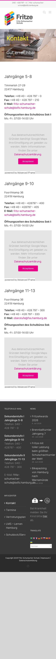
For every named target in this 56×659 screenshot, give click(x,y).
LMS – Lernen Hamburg (14, 525)
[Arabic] (31, 538)
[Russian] (44, 538)
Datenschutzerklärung (27, 154)
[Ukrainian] (31, 542)
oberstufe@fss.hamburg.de (30, 318)
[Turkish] (49, 538)
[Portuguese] (41, 538)
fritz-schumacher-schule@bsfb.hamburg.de (19, 478)
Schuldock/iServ (15, 534)
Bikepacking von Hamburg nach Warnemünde (40, 474)
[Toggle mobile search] (44, 12)
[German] (39, 538)
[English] (34, 538)
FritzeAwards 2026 (40, 418)
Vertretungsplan (15, 516)
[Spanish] (47, 538)
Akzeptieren (28, 161)
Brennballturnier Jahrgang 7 (41, 431)
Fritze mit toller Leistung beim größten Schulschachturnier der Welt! (41, 451)
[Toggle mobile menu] (50, 12)
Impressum (45, 558)
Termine (11, 509)
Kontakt (11, 503)
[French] (36, 538)
